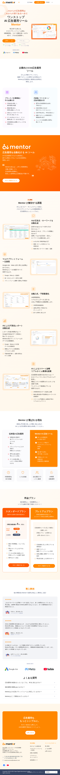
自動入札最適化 (34, 753)
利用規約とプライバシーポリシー (35, 772)
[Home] (4, 765)
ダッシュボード (34, 757)
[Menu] (19, 2)
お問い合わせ (48, 751)
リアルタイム (33, 755)
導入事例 (47, 746)
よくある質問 (48, 748)
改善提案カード (34, 760)
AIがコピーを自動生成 (35, 746)
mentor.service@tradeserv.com (12, 760)
